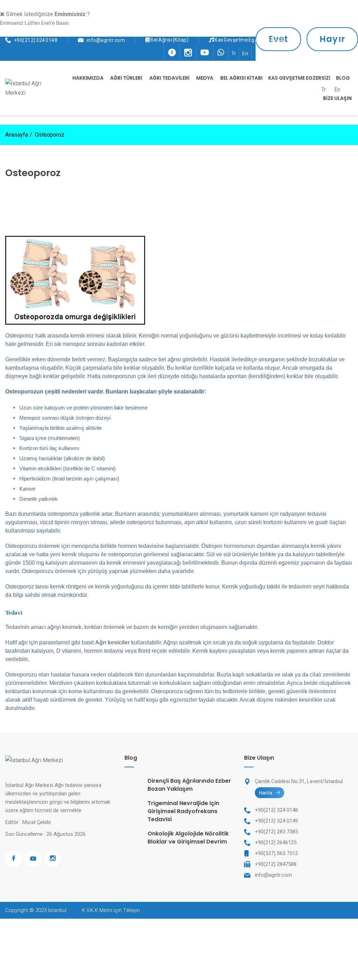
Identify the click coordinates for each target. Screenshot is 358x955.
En (245, 53)
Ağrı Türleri (126, 77)
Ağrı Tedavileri (169, 77)
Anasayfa (16, 134)
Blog (343, 77)
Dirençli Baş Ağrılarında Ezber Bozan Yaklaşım (189, 785)
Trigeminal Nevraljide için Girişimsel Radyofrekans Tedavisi (183, 811)
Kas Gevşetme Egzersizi (299, 77)
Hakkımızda (87, 77)
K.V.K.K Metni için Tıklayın (111, 910)
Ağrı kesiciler (112, 642)
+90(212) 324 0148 (36, 40)
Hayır (332, 39)
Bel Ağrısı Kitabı (241, 77)
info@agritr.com (106, 40)
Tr (233, 53)
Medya (204, 77)
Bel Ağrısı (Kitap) (169, 40)
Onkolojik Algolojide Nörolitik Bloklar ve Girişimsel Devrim (188, 838)
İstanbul (57, 910)
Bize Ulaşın (337, 98)
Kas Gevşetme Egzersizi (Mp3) (250, 40)
